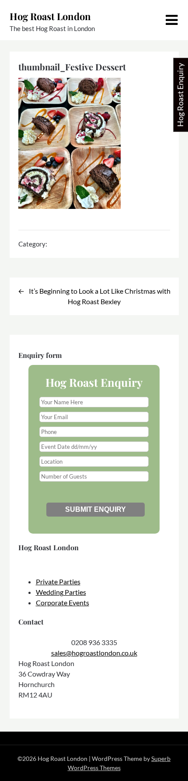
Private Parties (58, 581)
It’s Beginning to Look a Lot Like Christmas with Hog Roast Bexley (100, 296)
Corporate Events (62, 602)
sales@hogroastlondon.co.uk (94, 653)
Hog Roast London (50, 16)
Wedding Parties (61, 592)
